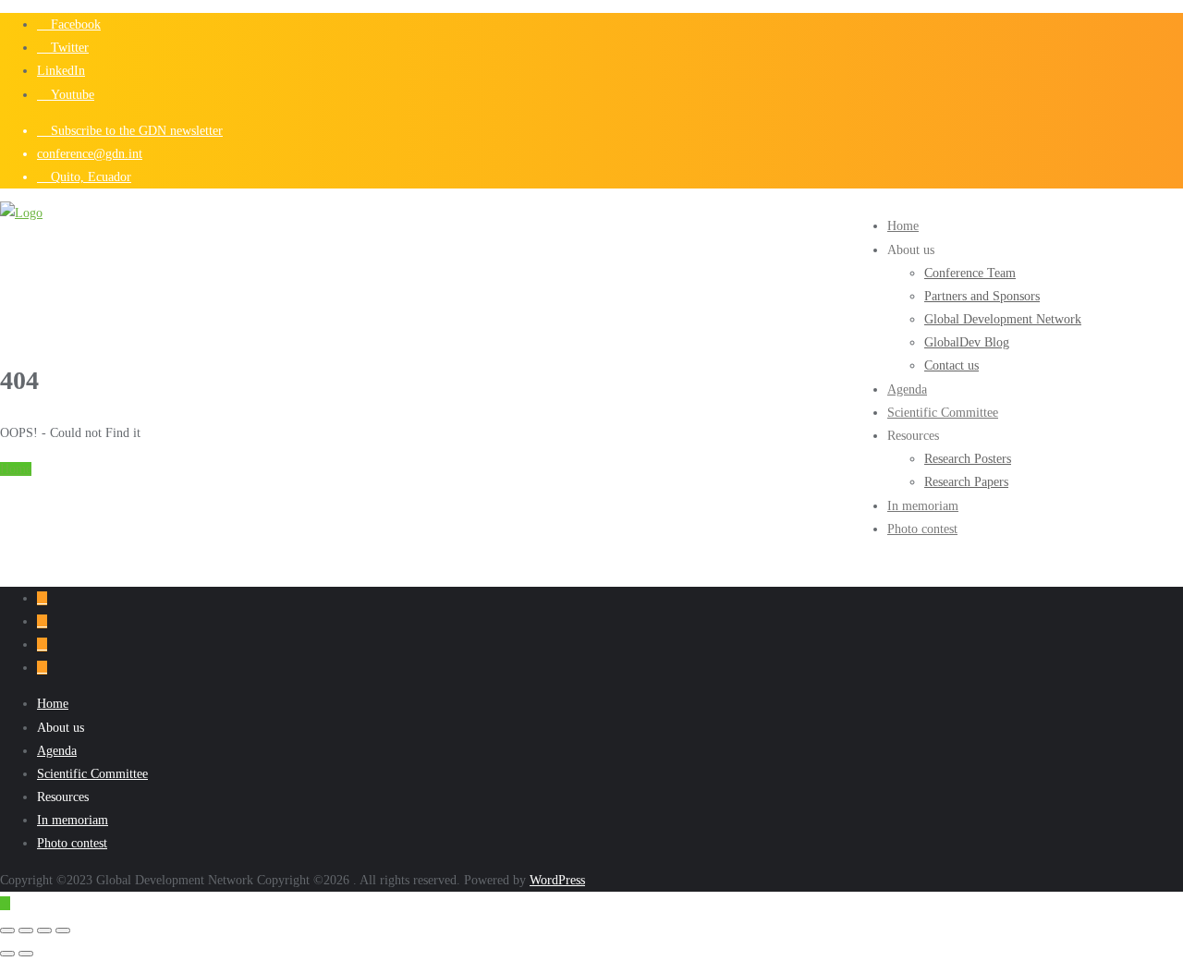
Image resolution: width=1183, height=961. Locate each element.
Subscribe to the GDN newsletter (135, 131)
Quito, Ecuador (89, 177)
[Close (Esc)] (62, 930)
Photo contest (72, 843)
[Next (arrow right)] (25, 953)
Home (15, 469)
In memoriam (72, 820)
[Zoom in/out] (7, 930)
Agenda (57, 751)
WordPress (557, 880)
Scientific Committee (92, 774)
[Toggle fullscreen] (25, 930)
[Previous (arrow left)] (7, 953)
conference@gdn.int (89, 154)
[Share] (44, 930)
